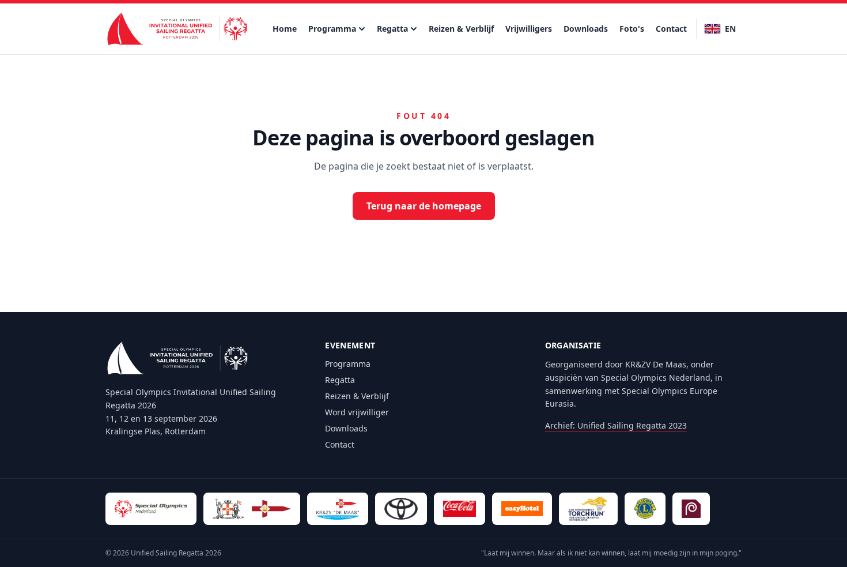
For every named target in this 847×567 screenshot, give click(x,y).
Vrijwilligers (528, 28)
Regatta (392, 28)
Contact (671, 28)
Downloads (586, 28)
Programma (332, 28)
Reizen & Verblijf (461, 28)
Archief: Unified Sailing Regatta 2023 (616, 425)
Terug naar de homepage (423, 206)
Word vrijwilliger (357, 412)
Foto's (631, 28)
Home (285, 28)
